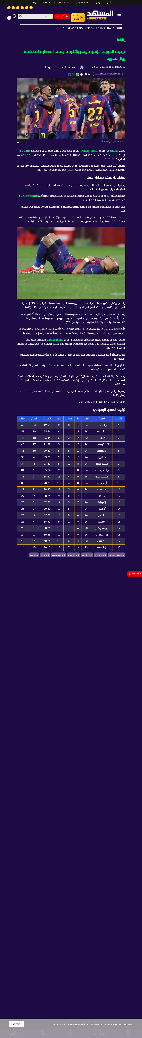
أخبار (109, 3)
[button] (71, 40)
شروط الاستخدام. (59, 1024)
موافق (16, 1024)
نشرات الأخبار (76, 18)
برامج (98, 3)
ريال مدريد (26, 185)
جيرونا (27, 151)
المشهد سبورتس (82, 3)
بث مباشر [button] (60, 16)
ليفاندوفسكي (55, 340)
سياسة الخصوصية (75, 1024)
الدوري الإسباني (89, 151)
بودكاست (47, 3)
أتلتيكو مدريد (30, 196)
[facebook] (69, 74)
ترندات (34, 3)
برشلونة (114, 151)
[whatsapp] (77, 74)
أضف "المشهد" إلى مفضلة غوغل (108, 74)
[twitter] (73, 74)
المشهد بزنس (63, 3)
